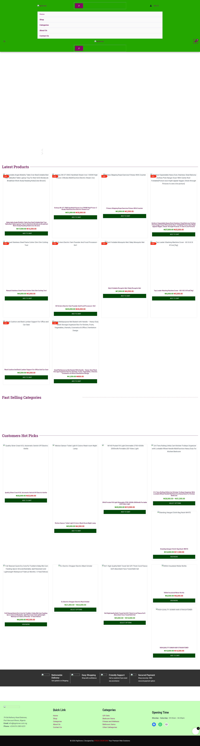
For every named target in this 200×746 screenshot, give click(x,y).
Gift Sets (106, 716)
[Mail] (166, 724)
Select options (175, 503)
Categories (44, 25)
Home (42, 14)
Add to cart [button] (27, 233)
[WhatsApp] (160, 724)
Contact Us (44, 36)
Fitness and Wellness (111, 721)
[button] (100, 150)
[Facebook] (154, 724)
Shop (42, 20)
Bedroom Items (109, 718)
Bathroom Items (109, 724)
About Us (43, 30)
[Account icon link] (151, 6)
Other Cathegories (110, 727)
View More (174, 557)
